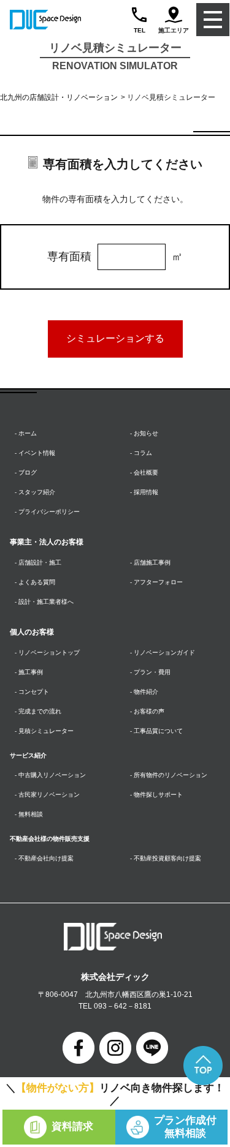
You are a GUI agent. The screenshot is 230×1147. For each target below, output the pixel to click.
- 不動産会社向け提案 (44, 858)
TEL (139, 30)
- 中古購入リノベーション (50, 775)
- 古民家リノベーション (47, 794)
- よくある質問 (35, 582)
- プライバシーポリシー (47, 511)
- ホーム (26, 433)
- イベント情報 (35, 452)
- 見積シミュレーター (44, 731)
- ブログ (26, 472)
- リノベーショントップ (47, 652)
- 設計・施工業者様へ (44, 601)
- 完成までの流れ (38, 711)
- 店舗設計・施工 (38, 562)
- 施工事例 (29, 672)
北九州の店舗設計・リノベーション (59, 97)
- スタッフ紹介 (35, 492)
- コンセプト (32, 691)
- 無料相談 (29, 814)
